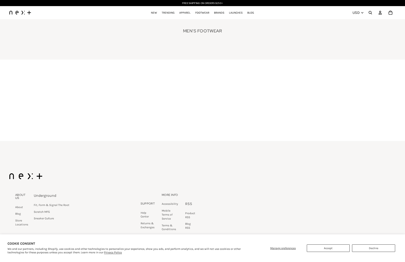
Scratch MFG (42, 211)
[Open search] (370, 13)
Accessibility (170, 203)
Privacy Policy (113, 252)
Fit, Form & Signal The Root (51, 205)
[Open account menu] (380, 13)
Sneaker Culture (44, 218)
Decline (373, 248)
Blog (18, 213)
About (19, 207)
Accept (328, 248)
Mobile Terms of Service (167, 214)
